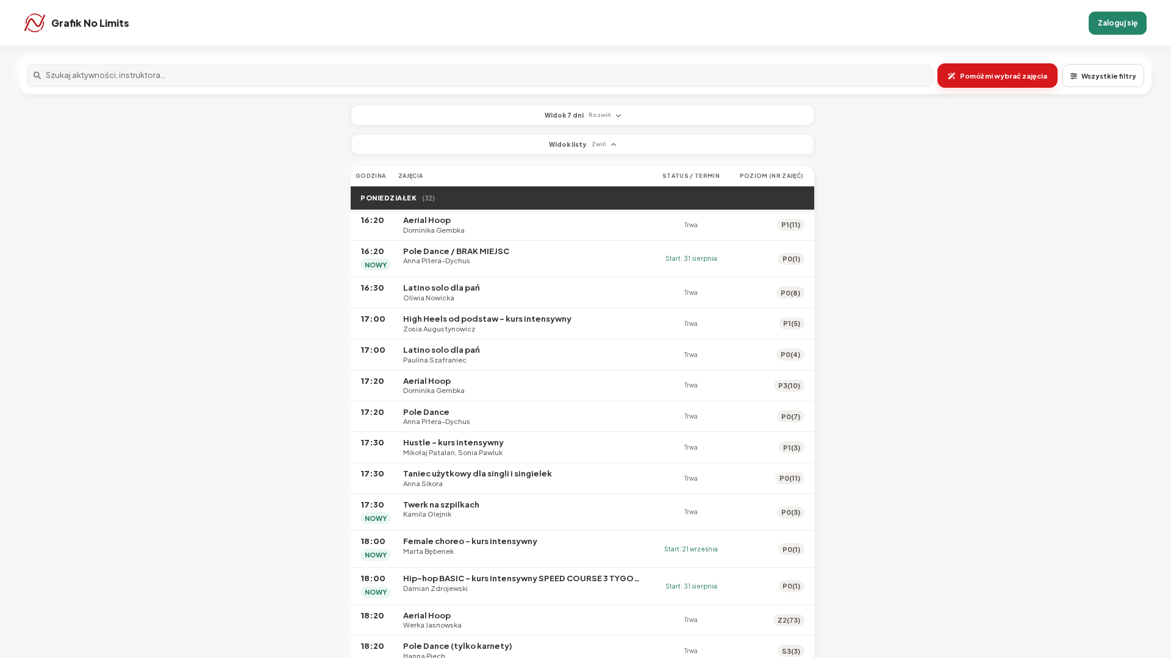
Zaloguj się (1117, 22)
